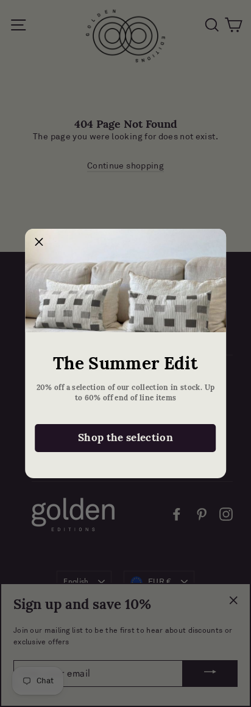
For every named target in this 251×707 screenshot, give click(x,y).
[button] (39, 243)
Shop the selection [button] (125, 437)
